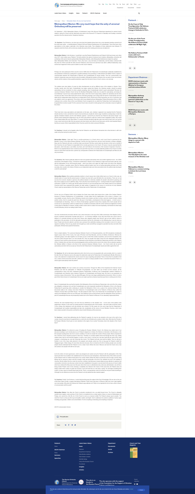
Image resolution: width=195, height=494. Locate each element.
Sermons (57, 455)
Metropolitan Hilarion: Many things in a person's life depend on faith (138, 140)
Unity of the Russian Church (86, 461)
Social (105, 13)
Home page (57, 21)
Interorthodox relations (85, 454)
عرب (139, 4)
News (78, 13)
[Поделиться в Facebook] (69, 425)
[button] (130, 68)
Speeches (57, 458)
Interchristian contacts (84, 456)
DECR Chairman (95, 13)
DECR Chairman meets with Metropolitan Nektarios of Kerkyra (138, 112)
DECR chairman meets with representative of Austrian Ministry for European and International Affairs (138, 84)
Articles (81, 470)
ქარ (128, 4)
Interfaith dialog (83, 459)
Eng (106, 4)
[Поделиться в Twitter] (75, 425)
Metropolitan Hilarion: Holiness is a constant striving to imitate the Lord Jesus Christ (138, 170)
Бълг (123, 4)
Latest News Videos (60, 13)
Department (120, 7)
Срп (131, 4)
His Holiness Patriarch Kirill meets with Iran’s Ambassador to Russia (137, 55)
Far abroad (82, 464)
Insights (71, 13)
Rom (135, 4)
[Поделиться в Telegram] (72, 425)
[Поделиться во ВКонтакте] (65, 425)
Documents (131, 7)
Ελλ (114, 4)
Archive (139, 7)
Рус (100, 4)
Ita (120, 4)
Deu (110, 4)
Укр (103, 4)
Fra (117, 4)
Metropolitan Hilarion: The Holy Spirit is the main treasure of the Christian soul (138, 154)
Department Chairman (85, 451)
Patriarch (85, 13)
